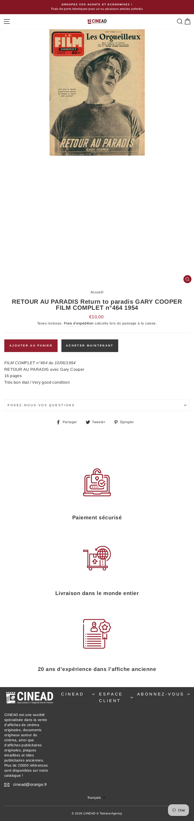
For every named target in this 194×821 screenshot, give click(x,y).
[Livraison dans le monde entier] (97, 558)
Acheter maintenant (89, 345)
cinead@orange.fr (30, 784)
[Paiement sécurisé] (97, 482)
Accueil (96, 292)
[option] (97, 7)
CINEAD (72, 694)
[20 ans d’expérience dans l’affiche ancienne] (97, 634)
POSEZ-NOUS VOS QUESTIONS (41, 405)
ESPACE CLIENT (111, 697)
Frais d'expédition (79, 323)
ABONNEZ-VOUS (161, 694)
